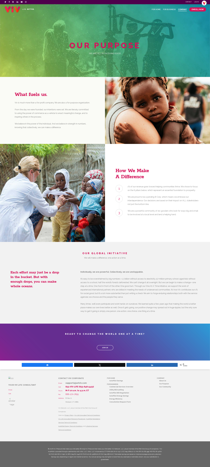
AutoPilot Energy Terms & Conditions (70, 426)
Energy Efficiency (115, 399)
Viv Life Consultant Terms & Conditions (87, 415)
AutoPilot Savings (116, 381)
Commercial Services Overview (121, 387)
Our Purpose (164, 384)
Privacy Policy (69, 415)
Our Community (165, 387)
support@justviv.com (76, 383)
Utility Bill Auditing (116, 390)
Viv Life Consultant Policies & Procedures (71, 419)
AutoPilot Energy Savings (119, 396)
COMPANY (160, 378)
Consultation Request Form (120, 402)
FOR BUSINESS (112, 384)
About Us (162, 381)
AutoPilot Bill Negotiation (119, 393)
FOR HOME (111, 378)
